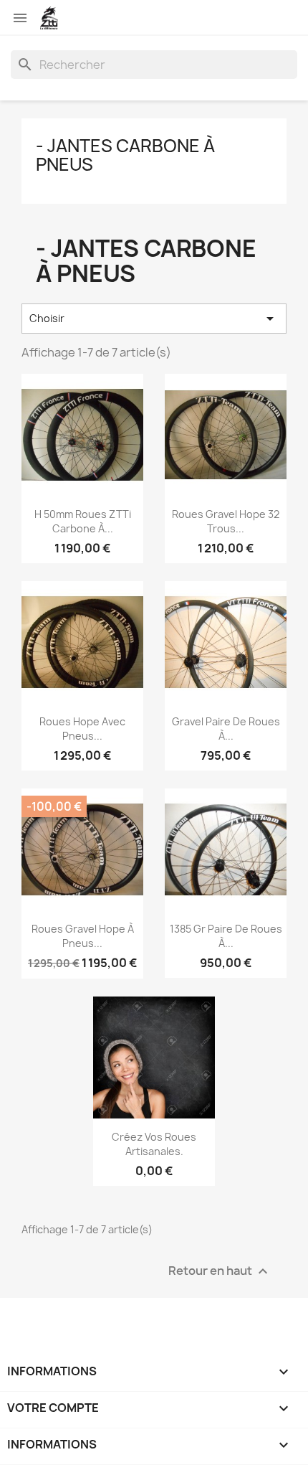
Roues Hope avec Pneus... (82, 729)
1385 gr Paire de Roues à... (226, 936)
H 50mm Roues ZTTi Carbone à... (82, 521)
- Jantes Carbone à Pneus (125, 154)
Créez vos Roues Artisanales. (154, 1144)
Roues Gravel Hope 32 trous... (225, 521)
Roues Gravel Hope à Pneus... (83, 936)
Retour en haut (219, 1272)
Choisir (154, 318)
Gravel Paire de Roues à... (226, 729)
